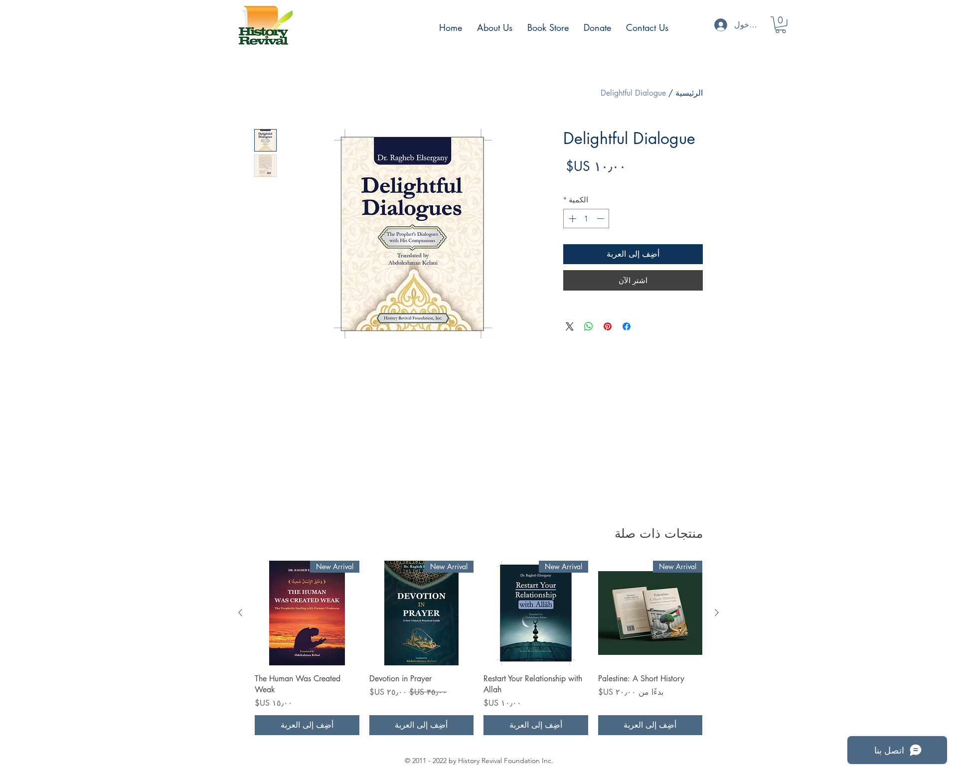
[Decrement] (601, 218)
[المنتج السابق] (717, 613)
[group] (478, 648)
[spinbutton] (586, 218)
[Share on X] (570, 326)
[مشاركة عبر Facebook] (627, 326)
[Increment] (571, 218)
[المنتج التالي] (240, 613)
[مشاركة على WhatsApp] (589, 326)
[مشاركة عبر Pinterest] (608, 326)
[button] (781, 24)
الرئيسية (689, 93)
